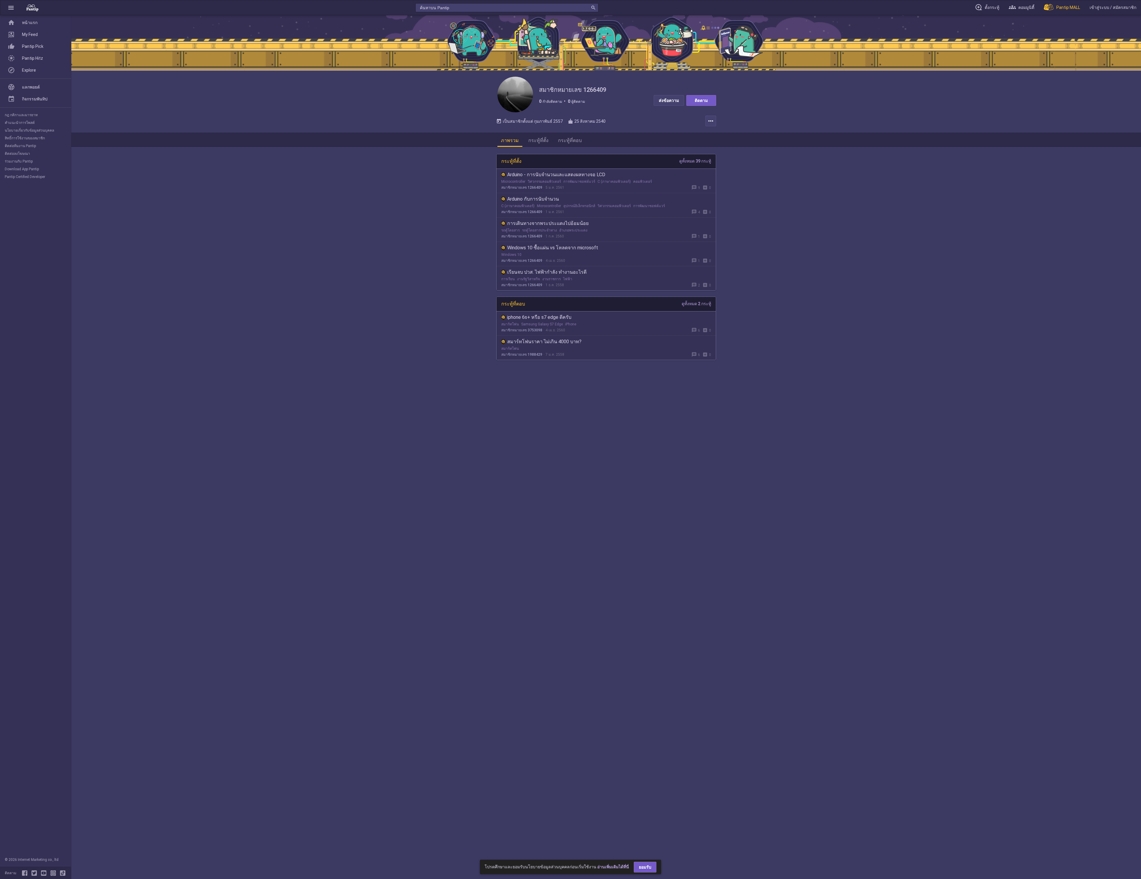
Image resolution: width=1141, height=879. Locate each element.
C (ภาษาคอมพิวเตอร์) (614, 181)
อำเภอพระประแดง (573, 230)
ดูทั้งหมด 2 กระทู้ (696, 304)
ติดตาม (701, 100)
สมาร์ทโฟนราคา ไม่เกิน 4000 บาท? (544, 341)
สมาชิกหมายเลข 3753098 (521, 330)
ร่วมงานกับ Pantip (19, 161)
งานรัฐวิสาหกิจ (528, 279)
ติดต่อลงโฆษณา (17, 154)
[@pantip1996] (62, 873)
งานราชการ (551, 279)
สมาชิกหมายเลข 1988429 (521, 354)
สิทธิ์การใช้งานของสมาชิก (25, 138)
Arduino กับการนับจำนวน (533, 199)
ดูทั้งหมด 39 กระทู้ (695, 161)
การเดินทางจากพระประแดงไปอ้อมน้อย (548, 223)
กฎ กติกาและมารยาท (21, 115)
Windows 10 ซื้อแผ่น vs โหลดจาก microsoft (552, 248)
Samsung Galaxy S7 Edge (542, 324)
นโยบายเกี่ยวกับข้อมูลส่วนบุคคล (29, 130)
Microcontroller (513, 181)
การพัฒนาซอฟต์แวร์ (579, 181)
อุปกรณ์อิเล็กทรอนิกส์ (579, 206)
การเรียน (508, 279)
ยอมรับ (645, 867)
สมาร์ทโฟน (510, 324)
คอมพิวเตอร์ (642, 181)
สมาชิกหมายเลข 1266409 (521, 187)
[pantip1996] (45, 873)
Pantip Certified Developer (25, 177)
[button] (11, 7)
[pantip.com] (32, 7)
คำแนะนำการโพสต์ (20, 123)
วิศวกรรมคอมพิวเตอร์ (544, 181)
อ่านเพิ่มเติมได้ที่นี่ (613, 866)
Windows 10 (511, 255)
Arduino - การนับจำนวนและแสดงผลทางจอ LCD (556, 174)
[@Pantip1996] (35, 873)
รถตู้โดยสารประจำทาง (539, 230)
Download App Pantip (22, 169)
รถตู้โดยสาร (510, 230)
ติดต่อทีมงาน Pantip (20, 146)
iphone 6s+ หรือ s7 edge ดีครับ (539, 317)
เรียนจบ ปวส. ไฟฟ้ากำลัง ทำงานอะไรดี (547, 272)
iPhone (570, 324)
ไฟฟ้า (567, 279)
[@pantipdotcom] (54, 873)
